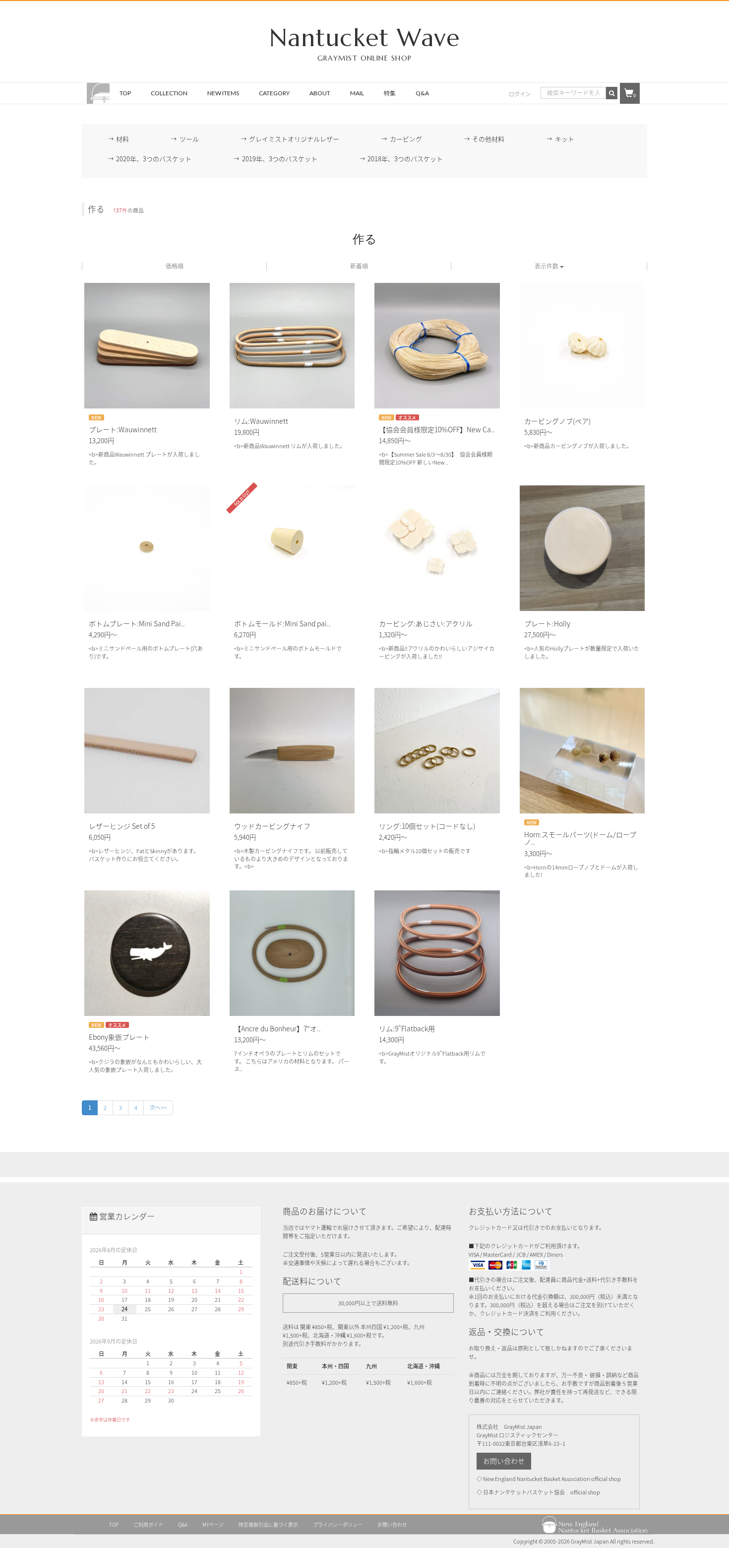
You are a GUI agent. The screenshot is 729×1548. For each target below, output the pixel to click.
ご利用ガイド (148, 1524)
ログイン (520, 94)
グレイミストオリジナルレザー (294, 138)
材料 (122, 138)
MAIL (357, 93)
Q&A (422, 93)
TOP (125, 93)
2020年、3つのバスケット (153, 158)
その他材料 (488, 138)
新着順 (359, 266)
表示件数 (547, 266)
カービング (406, 138)
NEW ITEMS (223, 93)
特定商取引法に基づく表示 (268, 1524)
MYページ (213, 1524)
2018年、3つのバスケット (405, 158)
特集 (390, 93)
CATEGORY (274, 93)
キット (564, 138)
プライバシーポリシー (338, 1524)
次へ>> (158, 1107)
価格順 (174, 266)
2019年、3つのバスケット (279, 158)
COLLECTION (169, 93)
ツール (189, 138)
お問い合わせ (504, 1461)
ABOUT (319, 93)
